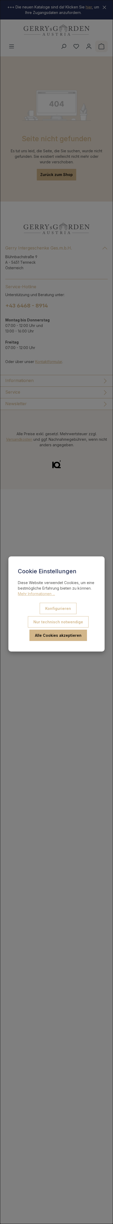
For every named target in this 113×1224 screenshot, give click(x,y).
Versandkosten (19, 439)
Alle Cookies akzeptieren (58, 635)
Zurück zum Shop (56, 174)
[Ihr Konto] (89, 46)
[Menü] (11, 46)
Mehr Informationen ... (36, 593)
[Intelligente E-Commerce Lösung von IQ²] (56, 464)
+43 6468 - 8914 (26, 305)
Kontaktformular (48, 361)
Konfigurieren (58, 608)
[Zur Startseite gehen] (56, 30)
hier (89, 7)
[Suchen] (63, 46)
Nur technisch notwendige (58, 622)
